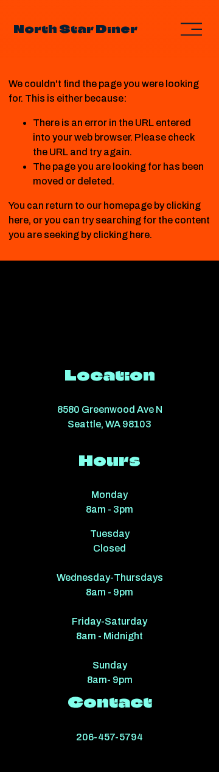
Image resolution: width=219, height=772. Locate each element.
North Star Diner (75, 29)
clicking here (121, 235)
